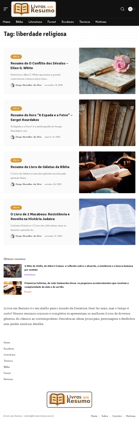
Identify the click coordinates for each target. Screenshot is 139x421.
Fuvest (27, 292)
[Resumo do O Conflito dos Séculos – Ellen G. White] (107, 71)
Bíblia (16, 57)
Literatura (29, 275)
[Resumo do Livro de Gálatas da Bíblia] (107, 172)
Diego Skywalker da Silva (28, 85)
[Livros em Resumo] (34, 9)
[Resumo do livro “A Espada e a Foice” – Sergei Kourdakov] (107, 122)
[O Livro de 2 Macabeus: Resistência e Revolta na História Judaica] (107, 222)
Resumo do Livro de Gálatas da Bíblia (39, 167)
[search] (122, 9)
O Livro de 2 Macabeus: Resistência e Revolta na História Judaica (40, 216)
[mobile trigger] (7, 9)
